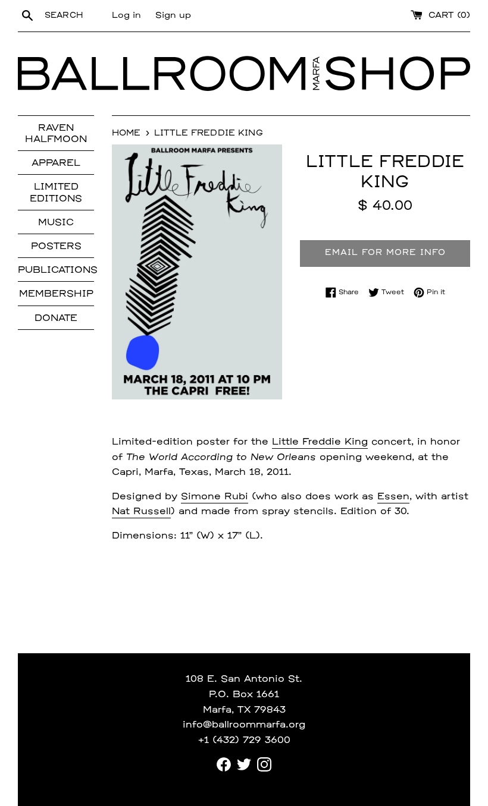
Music (56, 223)
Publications (56, 270)
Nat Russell (141, 512)
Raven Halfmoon (56, 134)
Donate (56, 318)
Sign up (173, 15)
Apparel (56, 163)
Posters (56, 246)
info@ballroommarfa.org (244, 725)
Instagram (264, 764)
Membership (56, 294)
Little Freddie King (320, 442)
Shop (398, 74)
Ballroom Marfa (172, 74)
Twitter (244, 764)
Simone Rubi (214, 497)
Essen (393, 497)
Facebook (224, 764)
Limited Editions (56, 192)
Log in (126, 15)
